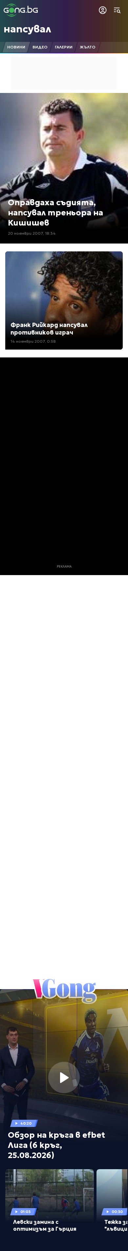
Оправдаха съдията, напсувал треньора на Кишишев (55, 213)
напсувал (27, 29)
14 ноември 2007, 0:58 (33, 341)
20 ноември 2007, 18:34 (32, 233)
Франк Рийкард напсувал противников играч (49, 328)
